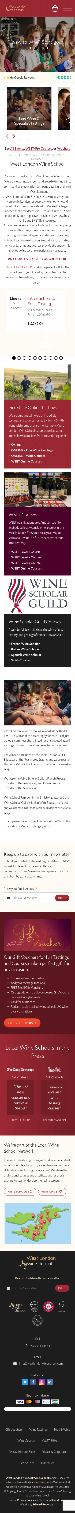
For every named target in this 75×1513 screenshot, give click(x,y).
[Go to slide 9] (56, 358)
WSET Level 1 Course (25, 552)
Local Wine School (37, 1478)
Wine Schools (18, 1191)
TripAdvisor (53, 77)
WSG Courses (21, 660)
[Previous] (7, 136)
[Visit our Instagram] (42, 1382)
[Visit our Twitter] (25, 1382)
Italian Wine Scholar (25, 649)
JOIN (61, 898)
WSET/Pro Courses (38, 148)
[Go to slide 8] (50, 358)
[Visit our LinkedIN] (50, 1382)
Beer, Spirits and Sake (22, 1452)
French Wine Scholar (25, 644)
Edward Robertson (44, 1504)
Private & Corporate (54, 1452)
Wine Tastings (38, 1429)
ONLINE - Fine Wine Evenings (32, 450)
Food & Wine (62, 1429)
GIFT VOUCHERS (22, 267)
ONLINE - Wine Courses (28, 456)
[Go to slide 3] (24, 358)
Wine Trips (27, 1463)
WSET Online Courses (26, 461)
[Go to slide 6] (40, 358)
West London (14, 1478)
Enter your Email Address (21, 889)
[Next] (67, 64)
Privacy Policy (25, 1500)
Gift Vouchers (21, 1023)
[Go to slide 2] (19, 358)
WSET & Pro (50, 1441)
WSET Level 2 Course (26, 557)
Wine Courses (26, 1441)
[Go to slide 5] (35, 358)
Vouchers (63, 148)
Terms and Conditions (52, 1500)
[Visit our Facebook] (33, 1382)
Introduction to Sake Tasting (41, 301)
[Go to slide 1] (14, 358)
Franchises (50, 1191)
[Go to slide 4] (29, 358)
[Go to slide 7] (45, 358)
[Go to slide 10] (61, 358)
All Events (17, 148)
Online (16, 444)
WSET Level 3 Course (26, 563)
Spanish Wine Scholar (26, 655)
